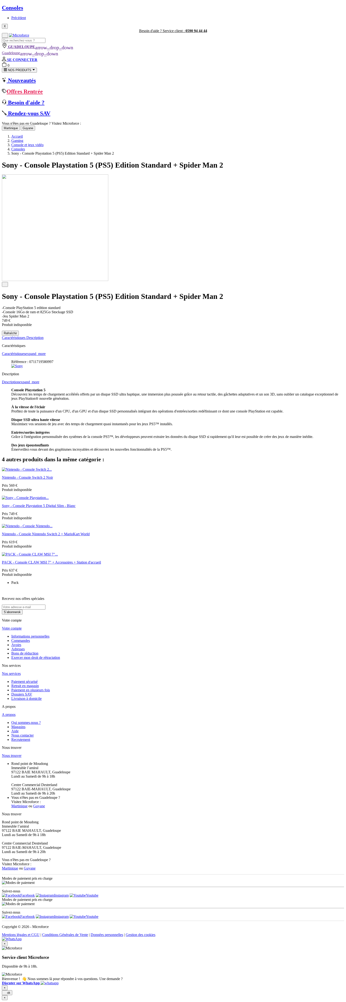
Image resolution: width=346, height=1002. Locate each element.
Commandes (20, 641)
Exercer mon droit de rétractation (35, 658)
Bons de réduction (24, 653)
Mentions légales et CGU (21, 935)
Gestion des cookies (140, 935)
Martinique (11, 128)
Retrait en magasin (25, 686)
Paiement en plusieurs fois (30, 690)
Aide (15, 731)
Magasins (18, 727)
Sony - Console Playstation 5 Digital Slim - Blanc (39, 506)
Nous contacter (22, 735)
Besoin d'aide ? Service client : (173, 31)
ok (7, 992)
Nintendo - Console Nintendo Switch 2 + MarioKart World (46, 534)
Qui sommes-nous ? (26, 723)
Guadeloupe (30, 53)
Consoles (12, 8)
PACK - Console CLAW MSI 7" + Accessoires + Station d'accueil (51, 562)
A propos (9, 715)
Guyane (28, 128)
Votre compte (12, 628)
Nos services (11, 674)
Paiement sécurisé (24, 682)
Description (35, 338)
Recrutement (20, 740)
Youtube (92, 895)
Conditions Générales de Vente (65, 935)
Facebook (27, 895)
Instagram (61, 895)
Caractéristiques (14, 338)
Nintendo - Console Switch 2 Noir (27, 477)
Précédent (18, 18)
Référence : (20, 362)
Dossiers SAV (21, 694)
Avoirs (16, 645)
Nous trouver (11, 756)
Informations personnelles (30, 636)
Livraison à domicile (26, 699)
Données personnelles (107, 935)
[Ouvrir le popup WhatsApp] (12, 939)
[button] (30, 983)
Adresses (18, 649)
